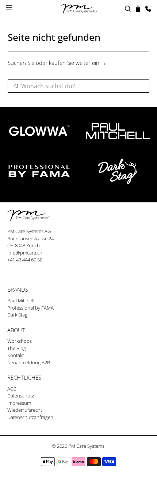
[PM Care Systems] (78, 8)
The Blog (16, 348)
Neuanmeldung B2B (28, 362)
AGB (11, 388)
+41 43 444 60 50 (24, 259)
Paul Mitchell (20, 300)
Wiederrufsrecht (24, 410)
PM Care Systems (86, 446)
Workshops (19, 341)
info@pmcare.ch (24, 252)
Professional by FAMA (30, 307)
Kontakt (15, 355)
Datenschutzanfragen (30, 417)
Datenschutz (20, 395)
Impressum (19, 403)
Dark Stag (17, 314)
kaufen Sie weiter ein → (77, 62)
